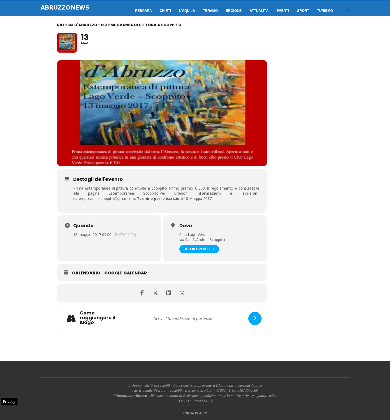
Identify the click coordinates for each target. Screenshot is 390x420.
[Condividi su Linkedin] (168, 293)
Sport (303, 11)
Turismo (325, 11)
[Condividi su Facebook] (142, 293)
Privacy (9, 401)
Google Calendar (125, 273)
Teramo (210, 11)
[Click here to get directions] (255, 318)
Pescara (143, 11)
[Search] (347, 10)
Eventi (282, 11)
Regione (234, 11)
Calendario (86, 273)
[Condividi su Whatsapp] (182, 293)
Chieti (165, 11)
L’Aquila (187, 11)
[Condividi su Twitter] (155, 293)
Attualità (259, 11)
